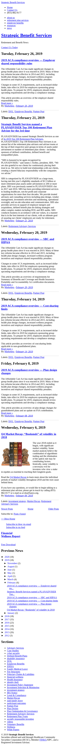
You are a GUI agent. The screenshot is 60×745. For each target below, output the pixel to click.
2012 (7, 635)
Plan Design (12, 708)
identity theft (12, 682)
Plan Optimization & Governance (22, 711)
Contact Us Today (9, 47)
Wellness (11, 727)
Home (10, 7)
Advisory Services (15, 648)
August (11, 566)
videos (10, 721)
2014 (7, 629)
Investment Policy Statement (20, 685)
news (9, 28)
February (11, 582)
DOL (10, 111)
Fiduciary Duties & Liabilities (20, 674)
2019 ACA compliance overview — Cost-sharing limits (32, 600)
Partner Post (38, 111)
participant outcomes (16, 703)
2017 (7, 619)
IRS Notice (12, 692)
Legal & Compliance (16, 695)
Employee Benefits (23, 111)
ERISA (10, 666)
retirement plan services (18, 20)
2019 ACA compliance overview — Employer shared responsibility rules (28, 62)
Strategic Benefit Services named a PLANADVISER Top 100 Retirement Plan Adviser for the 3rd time (26, 127)
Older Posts (53, 509)
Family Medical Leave (17, 669)
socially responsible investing (20, 719)
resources (11, 25)
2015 (7, 626)
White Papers (13, 729)
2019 (7, 560)
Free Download (8, 544)
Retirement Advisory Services (22, 226)
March (10, 579)
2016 (7, 622)
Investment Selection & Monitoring (23, 687)
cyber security (13, 653)
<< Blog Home (8, 519)
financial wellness (15, 677)
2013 (7, 632)
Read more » (7, 103)
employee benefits (15, 23)
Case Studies (13, 650)
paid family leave (15, 700)
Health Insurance (15, 679)
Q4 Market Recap (18, 477)
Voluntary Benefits (15, 724)
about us (11, 17)
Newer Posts (7, 509)
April (10, 576)
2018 (7, 616)
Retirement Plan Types (17, 716)
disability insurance (16, 658)
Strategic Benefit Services (13, 2)
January (11, 613)
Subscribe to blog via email (18, 524)
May (9, 573)
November (12, 563)
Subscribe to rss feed (15, 527)
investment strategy (17, 501)
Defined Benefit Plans (17, 656)
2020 (7, 557)
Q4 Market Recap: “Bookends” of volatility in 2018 (31, 610)
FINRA (43, 740)
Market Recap (33, 501)
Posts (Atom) (20, 514)
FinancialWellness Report (10, 534)
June (9, 569)
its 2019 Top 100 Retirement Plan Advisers (23, 139)
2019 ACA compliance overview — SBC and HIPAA (32, 597)
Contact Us (12, 10)
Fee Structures (13, 671)
